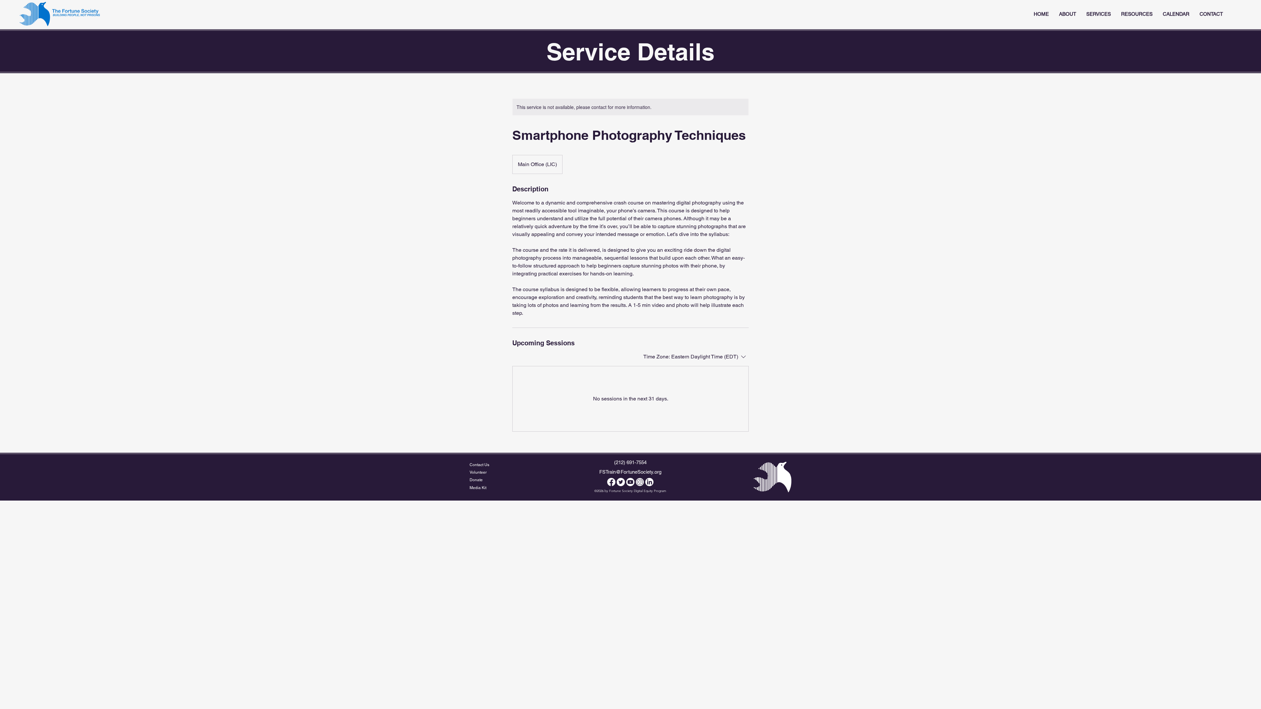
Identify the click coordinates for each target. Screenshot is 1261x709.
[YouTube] (630, 482)
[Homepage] (60, 14)
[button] (1098, 14)
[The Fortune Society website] (772, 477)
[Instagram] (640, 482)
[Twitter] (621, 482)
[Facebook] (611, 482)
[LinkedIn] (649, 482)
